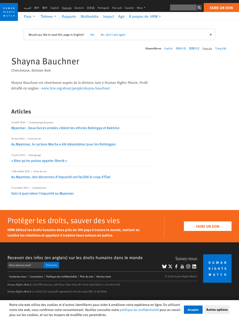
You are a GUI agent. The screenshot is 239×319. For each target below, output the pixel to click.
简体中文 (181, 48)
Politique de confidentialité (61, 276)
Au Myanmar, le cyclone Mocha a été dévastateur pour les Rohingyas (63, 144)
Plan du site (86, 276)
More (142, 8)
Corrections (36, 276)
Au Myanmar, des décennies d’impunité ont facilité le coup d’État (60, 176)
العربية (27, 8)
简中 (36, 8)
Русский (117, 8)
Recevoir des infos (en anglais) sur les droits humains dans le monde (75, 257)
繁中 (45, 8)
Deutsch (79, 8)
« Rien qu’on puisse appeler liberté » (39, 160)
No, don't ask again (113, 34)
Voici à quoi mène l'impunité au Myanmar (42, 193)
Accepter (193, 309)
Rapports (69, 16)
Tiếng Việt (220, 48)
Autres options (217, 309)
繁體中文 (194, 48)
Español (129, 8)
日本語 (91, 8)
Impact (108, 16)
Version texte (103, 276)
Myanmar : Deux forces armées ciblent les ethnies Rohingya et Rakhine (65, 127)
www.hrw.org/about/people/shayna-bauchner (75, 88)
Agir (121, 16)
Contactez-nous (18, 276)
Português (103, 8)
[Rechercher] (199, 7)
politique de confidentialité (139, 309)
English (55, 8)
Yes (92, 34)
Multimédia (90, 16)
